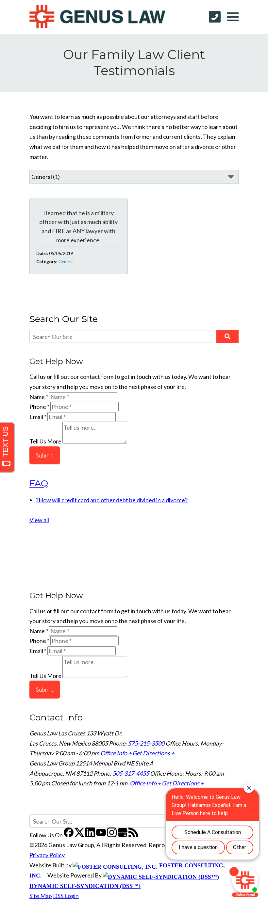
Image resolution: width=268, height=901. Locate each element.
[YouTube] (101, 835)
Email (37, 416)
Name (38, 396)
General (66, 261)
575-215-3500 (146, 743)
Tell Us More (45, 441)
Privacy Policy (47, 855)
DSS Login (66, 895)
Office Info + (115, 753)
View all (39, 519)
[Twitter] (80, 835)
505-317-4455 (130, 773)
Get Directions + (153, 753)
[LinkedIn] (90, 835)
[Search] (227, 336)
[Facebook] (69, 835)
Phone (39, 406)
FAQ (38, 483)
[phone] (215, 17)
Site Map (40, 895)
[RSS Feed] (133, 835)
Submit (44, 455)
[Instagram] (112, 835)
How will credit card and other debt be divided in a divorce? (112, 500)
